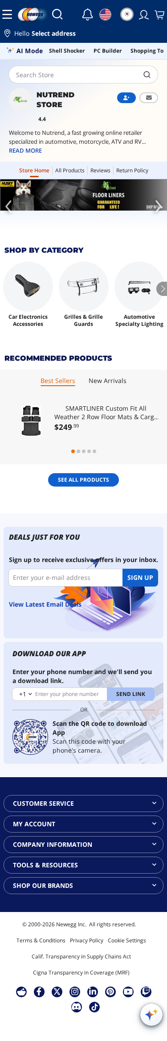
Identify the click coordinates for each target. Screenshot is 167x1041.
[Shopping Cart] (158, 14)
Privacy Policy (86, 940)
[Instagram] (74, 991)
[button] (83, 34)
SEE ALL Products (83, 479)
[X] (57, 991)
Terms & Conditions (40, 940)
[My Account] (143, 14)
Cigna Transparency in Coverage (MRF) (81, 972)
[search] (147, 74)
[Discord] (76, 1007)
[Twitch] (146, 991)
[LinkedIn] (92, 991)
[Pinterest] (110, 991)
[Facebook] (39, 991)
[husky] (83, 195)
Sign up (140, 577)
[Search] (57, 14)
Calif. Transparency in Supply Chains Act (81, 956)
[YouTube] (128, 991)
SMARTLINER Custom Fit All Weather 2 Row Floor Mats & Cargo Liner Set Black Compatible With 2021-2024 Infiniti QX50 (106, 412)
